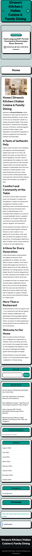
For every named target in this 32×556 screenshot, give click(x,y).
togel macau (13, 514)
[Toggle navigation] (3, 11)
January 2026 (7, 470)
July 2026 (5, 452)
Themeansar (16, 553)
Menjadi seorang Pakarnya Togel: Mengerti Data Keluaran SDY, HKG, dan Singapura (14, 419)
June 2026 (6, 457)
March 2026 (6, 461)
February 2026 (7, 466)
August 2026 (6, 448)
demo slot (5, 514)
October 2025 (6, 479)
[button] (28, 41)
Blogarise (26, 551)
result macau (21, 514)
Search (16, 369)
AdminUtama (27, 48)
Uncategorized (7, 493)
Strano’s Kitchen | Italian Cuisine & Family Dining (15, 10)
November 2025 (7, 475)
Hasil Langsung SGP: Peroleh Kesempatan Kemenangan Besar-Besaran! (13, 411)
